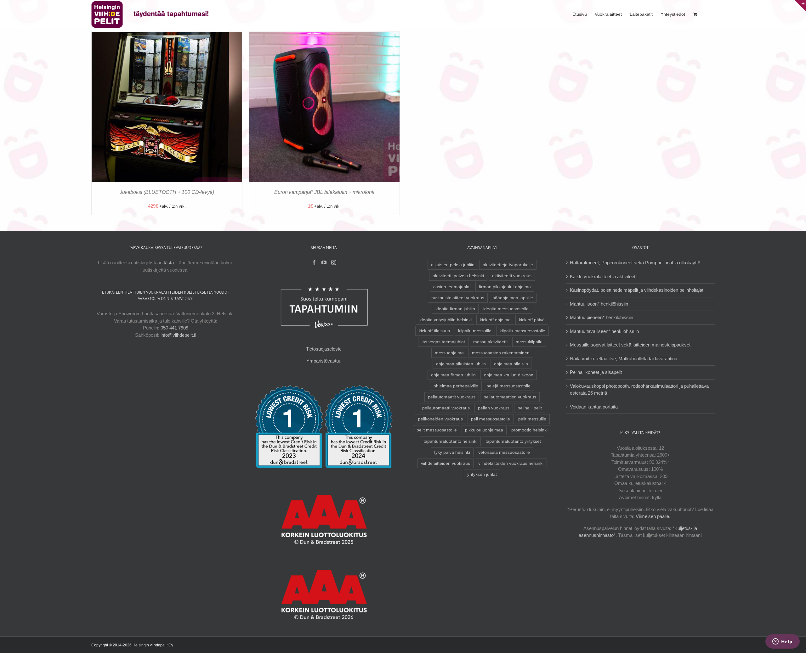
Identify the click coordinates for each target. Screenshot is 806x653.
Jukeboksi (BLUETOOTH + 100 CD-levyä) (167, 192)
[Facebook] (314, 262)
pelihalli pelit (530, 408)
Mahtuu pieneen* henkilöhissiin (601, 317)
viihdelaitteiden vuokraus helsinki (510, 463)
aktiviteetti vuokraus (511, 275)
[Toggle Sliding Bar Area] (800, 5)
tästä (169, 262)
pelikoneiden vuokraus (440, 419)
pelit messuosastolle (437, 430)
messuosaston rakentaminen (501, 353)
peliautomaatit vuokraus (451, 397)
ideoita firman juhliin (455, 309)
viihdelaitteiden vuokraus (445, 463)
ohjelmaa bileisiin (511, 364)
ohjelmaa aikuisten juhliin (461, 364)
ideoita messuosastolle (506, 309)
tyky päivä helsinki (452, 452)
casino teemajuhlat (452, 286)
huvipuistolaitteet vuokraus (457, 298)
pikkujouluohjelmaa (484, 430)
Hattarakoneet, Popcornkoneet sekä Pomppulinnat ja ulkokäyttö (635, 262)
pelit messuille (532, 419)
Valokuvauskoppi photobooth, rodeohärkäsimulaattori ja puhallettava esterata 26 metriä (639, 389)
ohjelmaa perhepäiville (456, 386)
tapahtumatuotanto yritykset (513, 441)
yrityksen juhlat (482, 474)
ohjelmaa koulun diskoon (508, 375)
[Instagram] (333, 262)
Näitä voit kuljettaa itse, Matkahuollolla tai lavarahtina (623, 358)
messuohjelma (449, 353)
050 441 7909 (174, 327)
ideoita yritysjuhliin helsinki (445, 320)
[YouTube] (323, 262)
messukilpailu (529, 342)
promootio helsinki (529, 430)
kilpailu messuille (474, 331)
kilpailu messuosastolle (522, 331)
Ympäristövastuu (323, 360)
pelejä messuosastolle (508, 386)
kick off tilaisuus (434, 331)
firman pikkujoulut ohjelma (505, 286)
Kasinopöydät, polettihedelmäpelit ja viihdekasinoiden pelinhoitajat (636, 290)
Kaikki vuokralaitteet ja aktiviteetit (604, 276)
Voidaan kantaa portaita (594, 406)
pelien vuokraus (493, 408)
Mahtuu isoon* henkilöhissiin (599, 304)
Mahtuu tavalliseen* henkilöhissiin (604, 331)
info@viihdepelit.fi (178, 335)
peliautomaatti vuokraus (446, 408)
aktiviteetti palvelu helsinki (458, 275)
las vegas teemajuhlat (443, 342)
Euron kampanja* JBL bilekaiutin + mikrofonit (324, 192)
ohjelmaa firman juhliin (453, 375)
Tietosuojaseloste (324, 349)
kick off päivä (532, 320)
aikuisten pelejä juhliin (452, 264)
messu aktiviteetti (490, 342)
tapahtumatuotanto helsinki (450, 441)
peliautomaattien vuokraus (510, 397)
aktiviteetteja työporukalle (508, 264)
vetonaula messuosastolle (504, 452)
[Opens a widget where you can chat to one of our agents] (782, 642)
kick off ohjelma (495, 320)
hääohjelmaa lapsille (512, 298)
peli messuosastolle (490, 419)
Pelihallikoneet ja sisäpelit (596, 372)
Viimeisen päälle (652, 516)
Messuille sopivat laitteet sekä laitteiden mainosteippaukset (630, 344)
